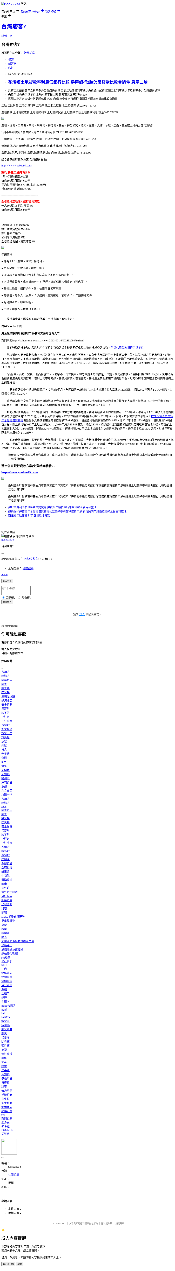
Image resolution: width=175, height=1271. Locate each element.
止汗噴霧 (6, 721)
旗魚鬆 (5, 737)
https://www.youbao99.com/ (16, 165)
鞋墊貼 (5, 725)
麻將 (4, 1058)
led (3, 1013)
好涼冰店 (6, 700)
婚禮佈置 (6, 977)
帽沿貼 (5, 676)
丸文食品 (6, 729)
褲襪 (4, 1049)
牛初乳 (5, 875)
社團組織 (29, 52)
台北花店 (6, 985)
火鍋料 (5, 774)
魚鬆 (4, 741)
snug (3, 806)
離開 (19, 1264)
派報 (4, 989)
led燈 (4, 1009)
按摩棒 (5, 1082)
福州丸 (5, 778)
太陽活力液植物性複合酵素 (17, 941)
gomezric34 (7, 539)
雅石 (4, 908)
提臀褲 (5, 1133)
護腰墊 (5, 933)
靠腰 (4, 924)
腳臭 (4, 684)
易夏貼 (5, 708)
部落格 (12, 63)
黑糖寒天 (6, 945)
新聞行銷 (6, 1118)
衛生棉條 (6, 1103)
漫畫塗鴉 (28, 568)
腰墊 (4, 929)
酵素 (4, 883)
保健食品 (6, 863)
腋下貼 (5, 712)
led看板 (5, 1025)
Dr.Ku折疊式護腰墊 (13, 916)
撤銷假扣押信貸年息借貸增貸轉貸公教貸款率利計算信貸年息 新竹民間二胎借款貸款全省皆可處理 (67, 511)
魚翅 (4, 786)
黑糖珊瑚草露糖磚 (12, 949)
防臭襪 (5, 692)
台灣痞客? (13, 26)
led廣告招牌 (8, 1005)
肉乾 (4, 762)
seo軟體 (5, 957)
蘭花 (4, 912)
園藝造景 (6, 900)
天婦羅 (5, 770)
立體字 (5, 993)
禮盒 (4, 749)
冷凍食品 (6, 782)
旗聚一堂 (6, 733)
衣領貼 (5, 671)
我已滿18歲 (8, 1264)
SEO (4, 965)
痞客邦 (28, 558)
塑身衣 (5, 1122)
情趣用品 (6, 1078)
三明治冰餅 (8, 696)
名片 (11, 67)
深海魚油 (6, 879)
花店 (4, 968)
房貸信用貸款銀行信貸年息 (127, 347)
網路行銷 (6, 1111)
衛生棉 (5, 1099)
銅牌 (4, 997)
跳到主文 (6, 35)
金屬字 (5, 1001)
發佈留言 (7, 602)
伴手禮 (5, 753)
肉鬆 (4, 745)
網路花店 (6, 973)
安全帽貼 (6, 704)
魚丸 (4, 766)
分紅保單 (6, 896)
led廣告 (5, 1017)
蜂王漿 (5, 871)
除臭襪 (5, 688)
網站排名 (6, 961)
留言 (35, 558)
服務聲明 (120, 1223)
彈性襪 (5, 1045)
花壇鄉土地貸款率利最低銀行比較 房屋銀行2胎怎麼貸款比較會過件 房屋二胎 (78, 82)
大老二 (5, 1062)
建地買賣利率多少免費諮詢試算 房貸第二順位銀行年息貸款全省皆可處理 (52, 507)
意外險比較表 (9, 892)
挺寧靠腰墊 (8, 920)
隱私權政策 (106, 1223)
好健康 (5, 859)
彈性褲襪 (6, 1053)
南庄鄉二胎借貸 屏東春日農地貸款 (29, 515)
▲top (4, 574)
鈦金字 (5, 1021)
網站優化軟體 (9, 953)
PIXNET (62, 1223)
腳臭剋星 (6, 680)
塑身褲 (5, 1126)
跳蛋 (4, 1086)
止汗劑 (5, 716)
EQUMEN (7, 1129)
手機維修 (6, 1094)
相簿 (11, 59)
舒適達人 (6, 1107)
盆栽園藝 (6, 904)
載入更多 (7, 581)
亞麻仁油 (6, 867)
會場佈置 (6, 981)
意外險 (5, 888)
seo (3, 1114)
